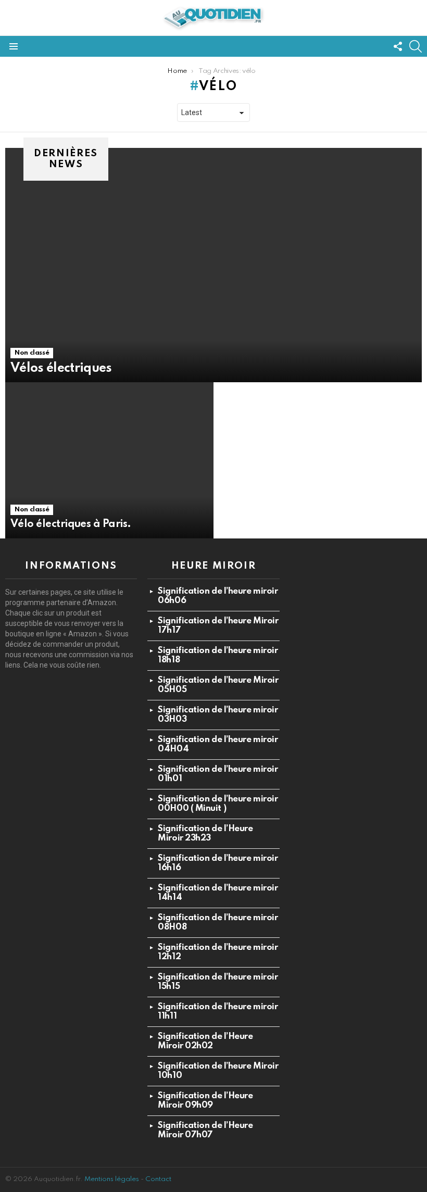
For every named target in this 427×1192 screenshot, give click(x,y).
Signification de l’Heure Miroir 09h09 (205, 1100)
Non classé (32, 352)
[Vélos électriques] (213, 265)
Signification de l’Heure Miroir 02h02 (205, 1041)
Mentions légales (111, 1179)
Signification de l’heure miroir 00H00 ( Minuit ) (218, 804)
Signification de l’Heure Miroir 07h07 (205, 1130)
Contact (158, 1179)
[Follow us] (398, 46)
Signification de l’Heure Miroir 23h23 (205, 833)
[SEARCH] (415, 46)
